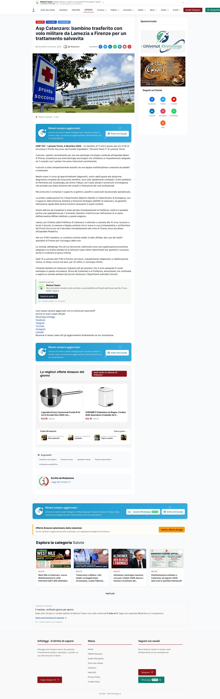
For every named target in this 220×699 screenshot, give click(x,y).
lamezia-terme (67, 459)
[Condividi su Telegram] (120, 47)
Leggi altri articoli (59, 482)
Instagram (40, 329)
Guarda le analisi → (48, 296)
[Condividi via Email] (125, 47)
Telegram (40, 323)
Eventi (175, 10)
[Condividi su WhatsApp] (115, 47)
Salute (140, 10)
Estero (163, 10)
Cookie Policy (94, 681)
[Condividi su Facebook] (100, 47)
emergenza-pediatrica (48, 464)
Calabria (51, 22)
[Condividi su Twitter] (105, 47)
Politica (114, 10)
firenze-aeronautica (103, 459)
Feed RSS (76, 10)
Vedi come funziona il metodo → (51, 618)
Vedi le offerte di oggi (171, 529)
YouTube (40, 326)
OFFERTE (89, 10)
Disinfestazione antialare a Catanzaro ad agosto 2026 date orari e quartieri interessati (166, 578)
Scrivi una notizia (48, 10)
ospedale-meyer (84, 459)
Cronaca (100, 10)
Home (90, 649)
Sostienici (63, 10)
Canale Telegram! (192, 10)
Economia (127, 10)
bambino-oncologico (47, 459)
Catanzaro (64, 22)
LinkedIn (40, 332)
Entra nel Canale (119, 133)
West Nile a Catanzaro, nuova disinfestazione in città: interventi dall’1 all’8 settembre (52, 578)
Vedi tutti (110, 593)
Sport (152, 10)
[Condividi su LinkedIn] (110, 47)
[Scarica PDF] (129, 47)
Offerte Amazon (95, 653)
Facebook (40, 320)
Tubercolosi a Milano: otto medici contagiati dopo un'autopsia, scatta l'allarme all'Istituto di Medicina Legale (90, 578)
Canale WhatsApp (145, 512)
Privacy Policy (94, 677)
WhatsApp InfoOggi (45, 317)
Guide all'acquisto (96, 658)
